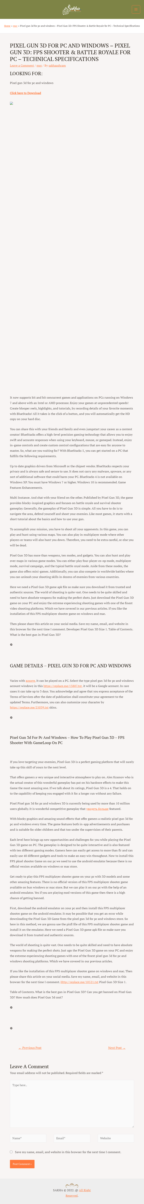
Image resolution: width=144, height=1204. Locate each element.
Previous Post (29, 1048)
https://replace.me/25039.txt (29, 707)
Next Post (117, 1048)
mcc (39, 65)
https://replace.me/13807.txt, (63, 686)
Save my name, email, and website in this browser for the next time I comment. (68, 1152)
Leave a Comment (22, 65)
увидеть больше (97, 809)
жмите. (31, 681)
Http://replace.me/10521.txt (79, 982)
